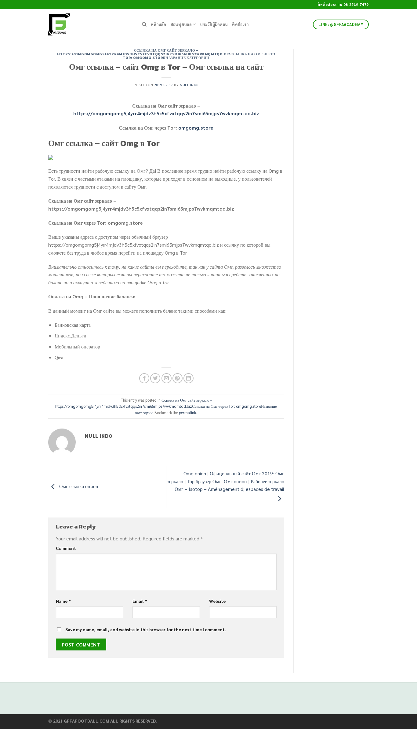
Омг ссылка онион (78, 486)
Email (139, 601)
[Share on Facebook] (144, 378)
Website (217, 601)
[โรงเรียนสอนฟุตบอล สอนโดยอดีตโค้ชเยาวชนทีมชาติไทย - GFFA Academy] (90, 24)
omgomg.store (195, 127)
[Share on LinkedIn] (188, 378)
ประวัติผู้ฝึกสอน (214, 24)
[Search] (144, 24)
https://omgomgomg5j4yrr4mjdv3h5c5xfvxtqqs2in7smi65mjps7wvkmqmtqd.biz (166, 113)
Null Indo (189, 85)
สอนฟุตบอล (181, 24)
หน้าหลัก (158, 24)
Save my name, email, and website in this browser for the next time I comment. (145, 629)
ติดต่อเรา (240, 24)
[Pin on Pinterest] (177, 378)
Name (63, 601)
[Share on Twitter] (155, 378)
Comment (66, 548)
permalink (187, 412)
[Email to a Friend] (166, 378)
